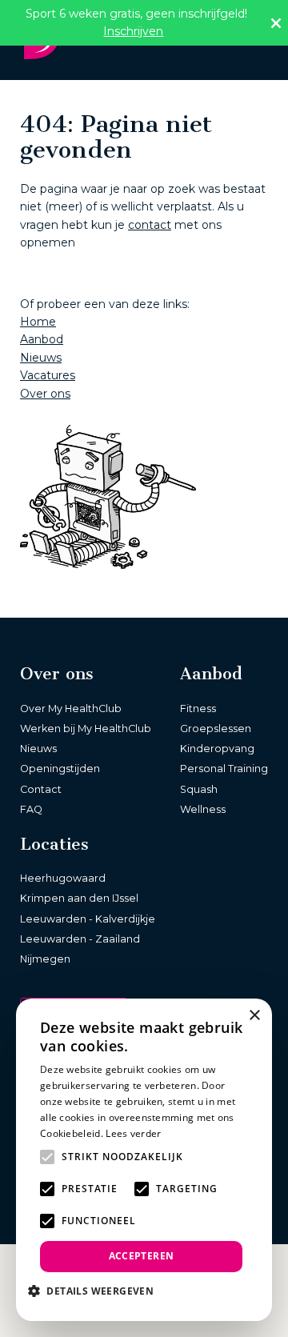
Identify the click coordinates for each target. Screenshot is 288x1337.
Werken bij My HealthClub (85, 729)
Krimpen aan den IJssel (79, 898)
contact (149, 225)
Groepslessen (215, 729)
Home (38, 321)
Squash (199, 789)
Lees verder (133, 1133)
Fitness (198, 709)
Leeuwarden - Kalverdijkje (87, 919)
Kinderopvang (217, 749)
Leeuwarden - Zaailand (80, 939)
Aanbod (41, 339)
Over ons (45, 393)
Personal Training (224, 769)
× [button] (254, 1016)
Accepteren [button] (141, 1256)
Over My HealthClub (71, 709)
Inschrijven (133, 31)
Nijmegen (45, 959)
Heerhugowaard (63, 878)
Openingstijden (60, 769)
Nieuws (41, 357)
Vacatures (47, 375)
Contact (41, 789)
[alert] (144, 1160)
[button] (97, 1291)
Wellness (203, 809)
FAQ (31, 809)
